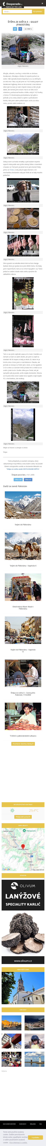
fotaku (12, 170)
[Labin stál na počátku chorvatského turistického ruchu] (11, 1022)
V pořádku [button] (35, 1137)
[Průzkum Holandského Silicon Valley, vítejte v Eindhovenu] (11, 1041)
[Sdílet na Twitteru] (15, 29)
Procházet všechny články (22, 744)
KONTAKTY (22, 1124)
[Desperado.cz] (13, 3)
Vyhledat (38, 11)
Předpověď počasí (22, 817)
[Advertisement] (23, 775)
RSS (40, 1124)
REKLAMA (33, 1124)
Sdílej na (17, 479)
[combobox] (17, 11)
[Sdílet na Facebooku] (20, 29)
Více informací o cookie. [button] (18, 1143)
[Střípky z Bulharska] (34, 1059)
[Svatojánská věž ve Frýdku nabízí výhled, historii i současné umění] (23, 988)
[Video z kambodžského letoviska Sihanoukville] (34, 1041)
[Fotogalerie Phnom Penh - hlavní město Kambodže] (11, 1059)
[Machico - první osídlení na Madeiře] (34, 1022)
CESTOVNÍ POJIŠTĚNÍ (9, 1124)
